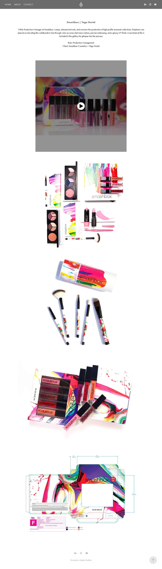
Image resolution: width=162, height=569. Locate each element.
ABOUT (17, 4)
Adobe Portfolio (86, 560)
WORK (8, 4)
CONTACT (28, 4)
